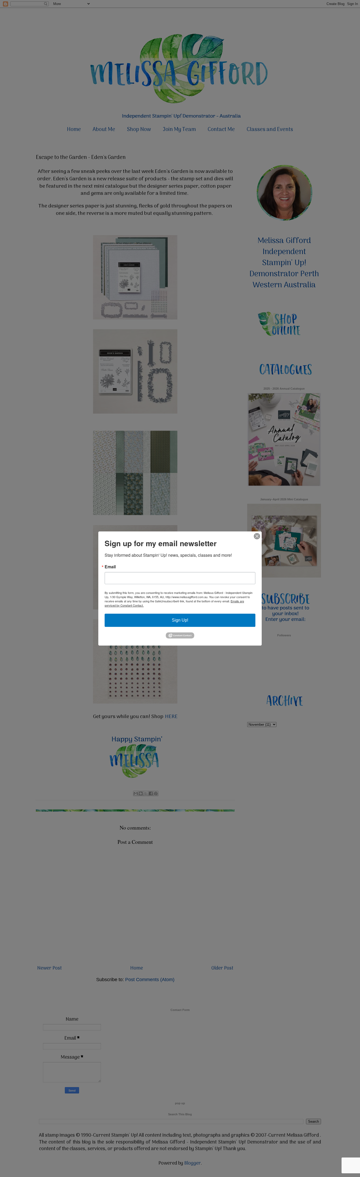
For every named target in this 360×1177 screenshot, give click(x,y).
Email (110, 567)
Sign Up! (180, 620)
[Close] (257, 536)
